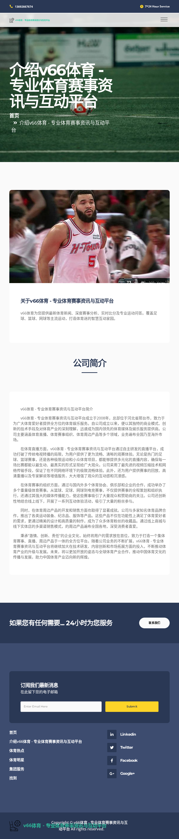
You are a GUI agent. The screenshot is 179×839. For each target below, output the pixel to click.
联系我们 (154, 623)
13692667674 (24, 7)
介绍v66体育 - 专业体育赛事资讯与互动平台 (45, 741)
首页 (14, 115)
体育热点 (16, 750)
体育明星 (16, 759)
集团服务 (16, 768)
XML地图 (112, 829)
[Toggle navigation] (164, 20)
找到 (13, 778)
